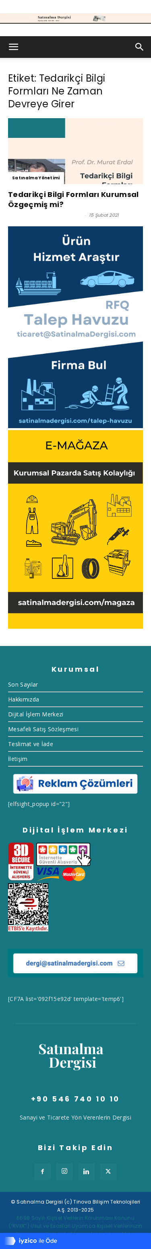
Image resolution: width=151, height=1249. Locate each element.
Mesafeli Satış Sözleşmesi (43, 729)
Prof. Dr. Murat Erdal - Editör (45, 215)
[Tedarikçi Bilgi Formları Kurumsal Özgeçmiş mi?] (75, 151)
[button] (14, 47)
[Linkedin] (87, 1172)
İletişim (18, 759)
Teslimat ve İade (30, 744)
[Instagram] (64, 1172)
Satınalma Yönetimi (36, 178)
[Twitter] (108, 1172)
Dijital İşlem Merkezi (36, 714)
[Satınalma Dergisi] (75, 18)
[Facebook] (43, 1172)
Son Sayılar (23, 684)
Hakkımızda (23, 699)
